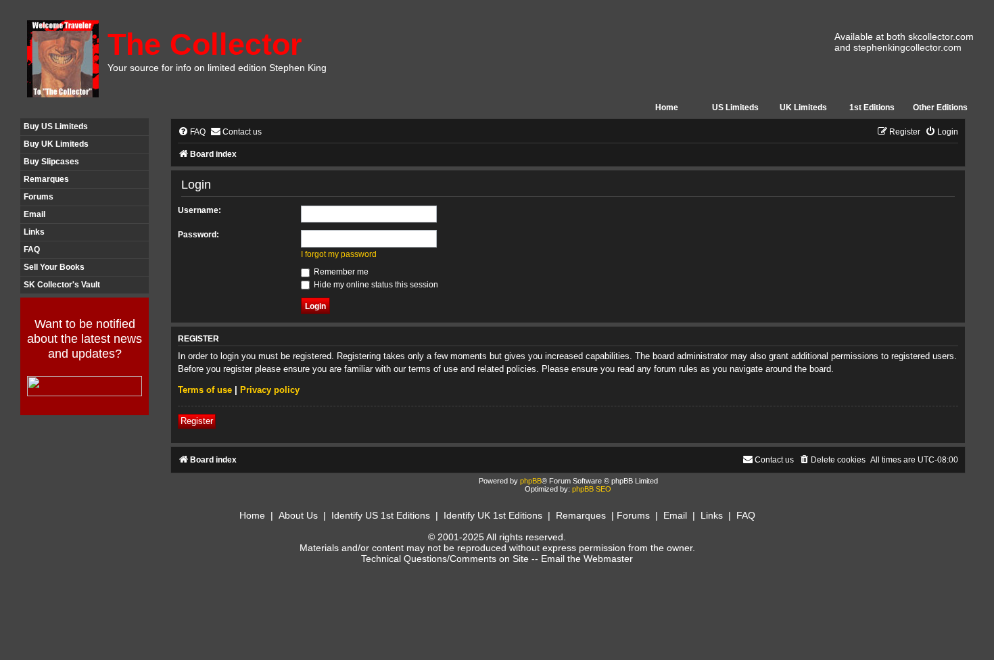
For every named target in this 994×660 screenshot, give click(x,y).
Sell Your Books (54, 267)
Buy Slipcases (51, 161)
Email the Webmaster (587, 558)
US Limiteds (735, 107)
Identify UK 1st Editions (493, 515)
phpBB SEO (591, 489)
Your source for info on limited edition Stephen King (217, 67)
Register (197, 421)
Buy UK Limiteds (56, 144)
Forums (38, 197)
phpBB (531, 481)
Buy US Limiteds (56, 126)
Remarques (46, 179)
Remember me (340, 272)
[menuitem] (192, 132)
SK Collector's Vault (62, 284)
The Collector (205, 44)
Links (34, 232)
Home (666, 107)
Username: (199, 210)
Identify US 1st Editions (380, 515)
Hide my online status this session (375, 284)
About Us (298, 515)
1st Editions (872, 107)
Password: (198, 234)
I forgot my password (339, 254)
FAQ (32, 249)
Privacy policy (270, 390)
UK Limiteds (803, 107)
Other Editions (940, 107)
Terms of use (205, 390)
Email (34, 214)
